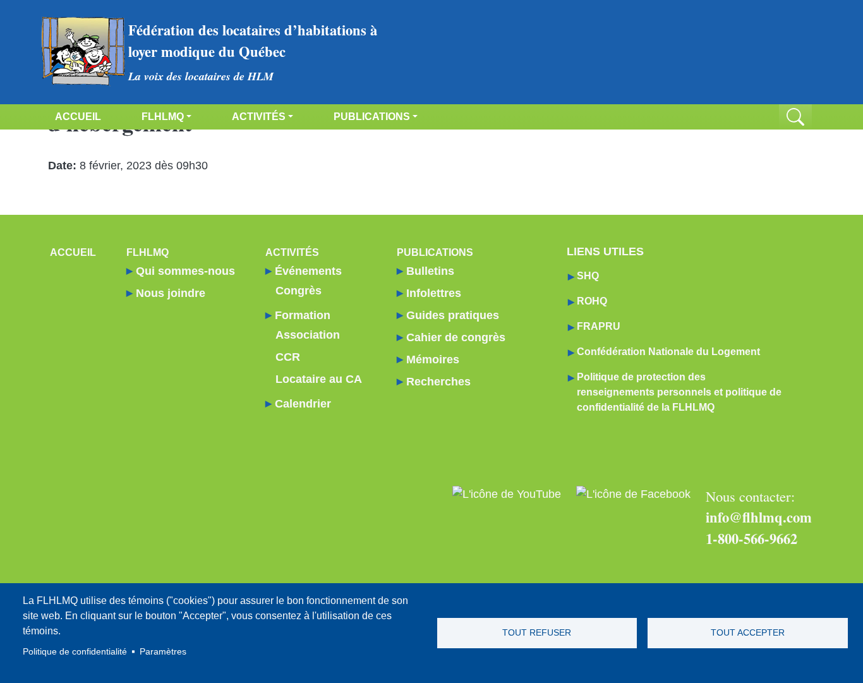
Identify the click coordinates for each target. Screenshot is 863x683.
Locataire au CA (318, 379)
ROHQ (592, 301)
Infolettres (433, 293)
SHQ (588, 275)
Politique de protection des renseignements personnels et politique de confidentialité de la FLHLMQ (679, 392)
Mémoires (432, 359)
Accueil (78, 116)
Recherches (438, 381)
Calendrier (303, 403)
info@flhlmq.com (759, 517)
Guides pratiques (452, 315)
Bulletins (430, 271)
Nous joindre (170, 293)
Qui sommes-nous (185, 271)
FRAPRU (598, 326)
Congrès (298, 290)
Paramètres (163, 651)
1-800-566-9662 (751, 538)
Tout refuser (536, 633)
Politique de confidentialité (75, 651)
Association (307, 335)
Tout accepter (748, 633)
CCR (287, 357)
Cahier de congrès (455, 337)
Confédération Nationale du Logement (668, 351)
